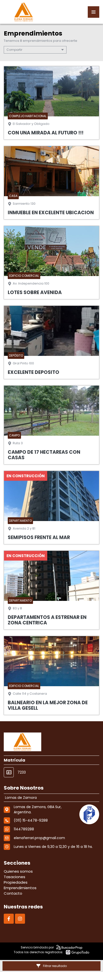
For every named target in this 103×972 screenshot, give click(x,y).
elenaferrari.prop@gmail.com (39, 837)
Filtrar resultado (55, 966)
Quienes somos (18, 871)
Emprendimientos (20, 887)
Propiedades (16, 882)
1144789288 (24, 829)
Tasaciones (14, 876)
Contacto (13, 893)
